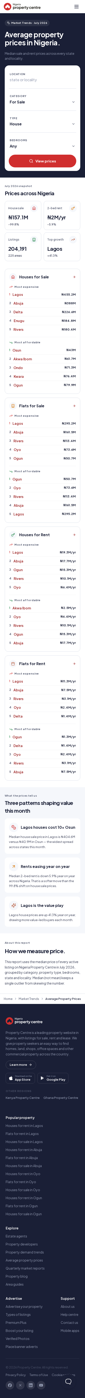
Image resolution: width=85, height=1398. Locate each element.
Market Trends (29, 999)
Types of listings (18, 1314)
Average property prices (24, 1260)
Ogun (18, 385)
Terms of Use (39, 1375)
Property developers (22, 1244)
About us (68, 1306)
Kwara (19, 376)
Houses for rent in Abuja (24, 1149)
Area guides (15, 1284)
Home (8, 999)
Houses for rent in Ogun (24, 1198)
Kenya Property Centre (23, 1098)
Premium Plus (16, 1322)
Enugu (19, 321)
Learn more (18, 1065)
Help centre (69, 1314)
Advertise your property (24, 1306)
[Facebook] (10, 1385)
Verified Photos (18, 1338)
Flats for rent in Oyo (21, 1182)
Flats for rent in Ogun (22, 1206)
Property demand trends (25, 1252)
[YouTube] (41, 1385)
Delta (18, 312)
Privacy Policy (16, 1375)
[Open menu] (76, 6)
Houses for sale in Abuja (24, 1166)
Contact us (69, 1322)
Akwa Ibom (22, 359)
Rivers (18, 329)
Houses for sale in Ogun (24, 1214)
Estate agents (16, 1236)
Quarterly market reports (25, 1268)
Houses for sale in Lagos (24, 1141)
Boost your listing (19, 1330)
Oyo (17, 449)
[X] (20, 1385)
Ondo (18, 367)
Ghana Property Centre (60, 1098)
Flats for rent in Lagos (22, 1133)
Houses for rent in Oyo (23, 1174)
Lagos (18, 294)
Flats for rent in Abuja (22, 1158)
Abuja (18, 303)
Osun (17, 350)
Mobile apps (70, 1330)
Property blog (17, 1276)
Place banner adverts (22, 1346)
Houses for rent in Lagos (24, 1125)
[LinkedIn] (30, 1385)
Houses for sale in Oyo (23, 1190)
